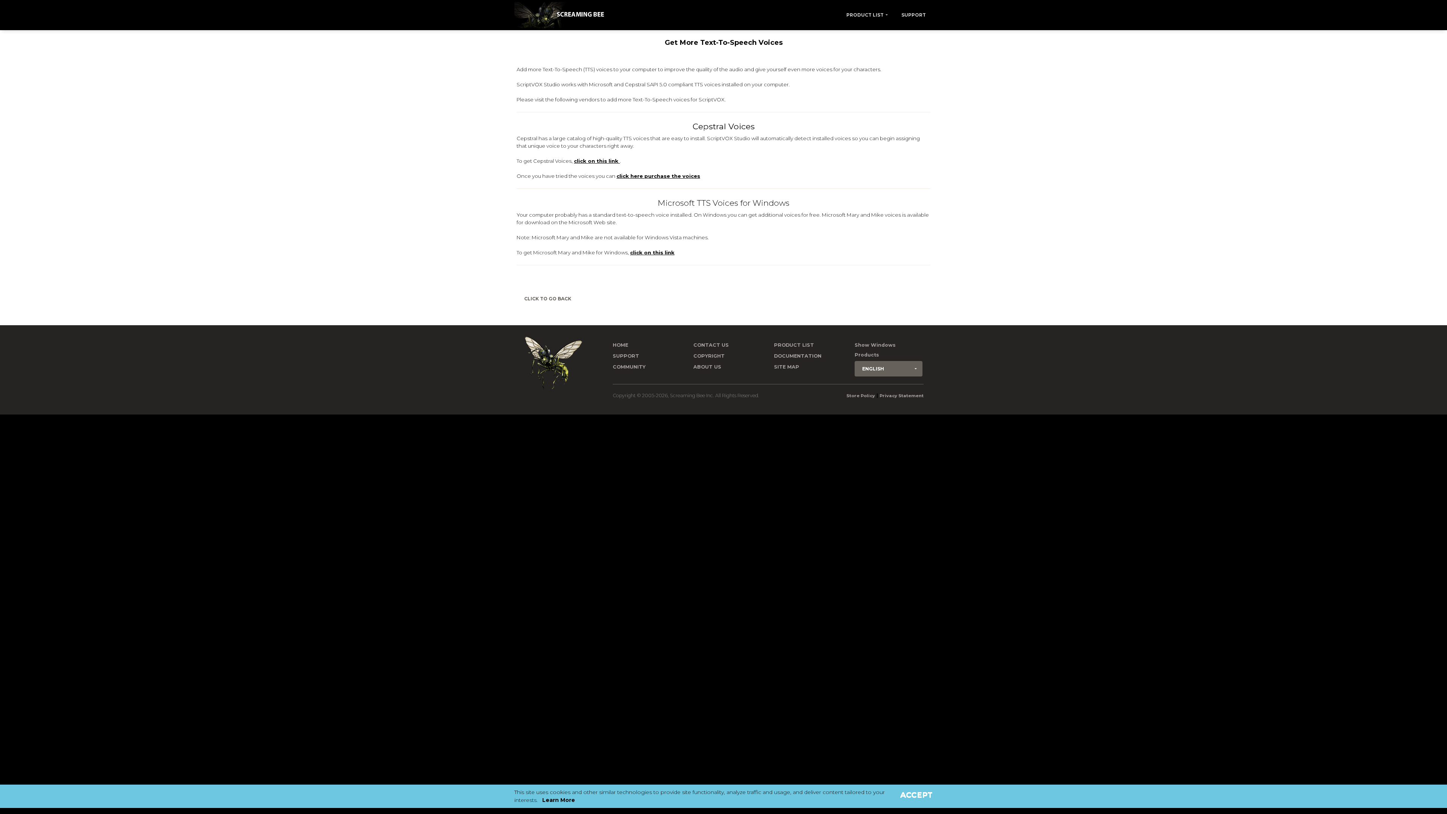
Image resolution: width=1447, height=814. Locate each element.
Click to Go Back (547, 298)
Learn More (558, 800)
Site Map (786, 367)
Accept (916, 794)
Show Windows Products (875, 350)
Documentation (797, 356)
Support (913, 15)
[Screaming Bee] (562, 15)
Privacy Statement (902, 395)
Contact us (711, 345)
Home (620, 345)
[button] (888, 368)
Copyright (709, 356)
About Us (707, 367)
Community (629, 367)
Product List (865, 15)
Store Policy (860, 395)
